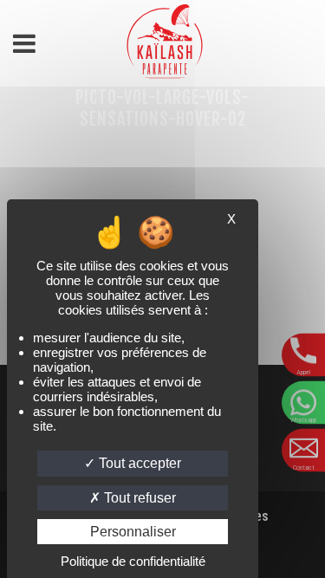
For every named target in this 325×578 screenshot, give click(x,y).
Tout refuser (138, 497)
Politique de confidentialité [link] (133, 561)
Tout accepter (138, 463)
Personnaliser (133, 531)
